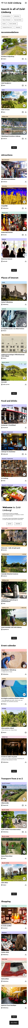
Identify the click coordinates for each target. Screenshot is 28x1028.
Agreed (9, 523)
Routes (4, 23)
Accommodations (7, 16)
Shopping (18, 27)
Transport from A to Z (7, 27)
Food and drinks (17, 19)
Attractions (16, 16)
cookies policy (20, 519)
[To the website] (25, 59)
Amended (18, 523)
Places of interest (6, 19)
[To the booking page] (23, 59)
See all (14, 147)
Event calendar (12, 23)
